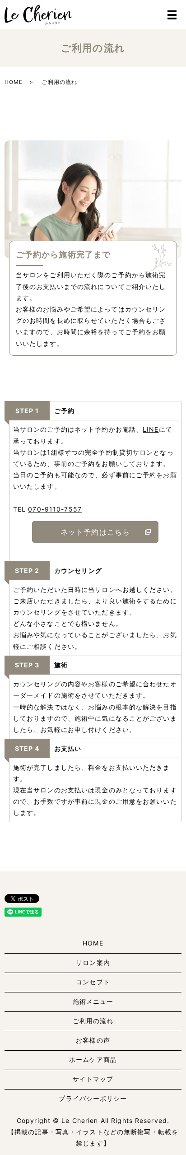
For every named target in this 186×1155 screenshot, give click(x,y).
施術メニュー (93, 1001)
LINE (150, 429)
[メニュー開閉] (172, 14)
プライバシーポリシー (93, 1098)
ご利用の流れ (93, 1021)
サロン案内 (93, 962)
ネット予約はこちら (95, 531)
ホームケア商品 (93, 1059)
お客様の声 (93, 1040)
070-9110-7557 (55, 509)
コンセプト (93, 982)
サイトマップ (93, 1079)
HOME (14, 82)
